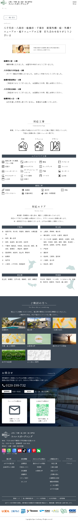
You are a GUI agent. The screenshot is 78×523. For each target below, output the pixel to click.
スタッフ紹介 (24, 478)
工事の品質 (54, 467)
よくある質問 (54, 485)
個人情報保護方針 (28, 498)
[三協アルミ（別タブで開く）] (15, 511)
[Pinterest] (34, 450)
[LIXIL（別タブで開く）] (5, 511)
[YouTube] (20, 450)
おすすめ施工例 (9, 463)
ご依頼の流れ (54, 474)
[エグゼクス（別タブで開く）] (72, 511)
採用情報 (62, 498)
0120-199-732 (14, 385)
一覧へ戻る (11, 17)
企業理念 (24, 463)
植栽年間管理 (54, 481)
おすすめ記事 (54, 489)
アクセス (69, 463)
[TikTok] (24, 450)
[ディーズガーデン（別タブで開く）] (55, 511)
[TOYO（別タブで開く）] (44, 511)
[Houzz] (39, 450)
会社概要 (24, 471)
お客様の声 (39, 471)
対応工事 (54, 463)
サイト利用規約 (41, 498)
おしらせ (24, 481)
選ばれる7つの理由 (39, 463)
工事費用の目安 (54, 478)
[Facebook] (29, 450)
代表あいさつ (24, 467)
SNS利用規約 (53, 498)
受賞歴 (39, 467)
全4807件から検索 (8, 467)
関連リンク (16, 498)
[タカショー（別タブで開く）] (32, 511)
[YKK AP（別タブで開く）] (23, 511)
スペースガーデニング (18, 3)
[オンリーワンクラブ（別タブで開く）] (64, 511)
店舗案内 (24, 474)
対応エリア (54, 471)
